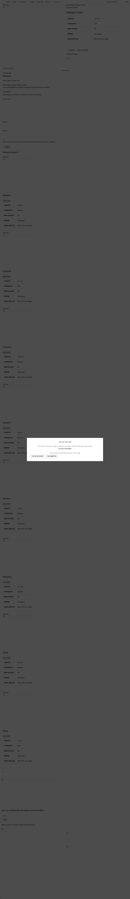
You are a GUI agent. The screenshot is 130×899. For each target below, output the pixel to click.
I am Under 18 (51, 456)
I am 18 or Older (37, 456)
